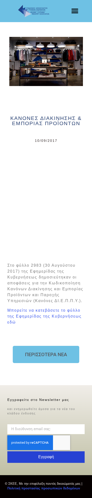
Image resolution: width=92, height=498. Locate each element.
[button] (74, 11)
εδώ (11, 322)
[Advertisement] (46, 202)
